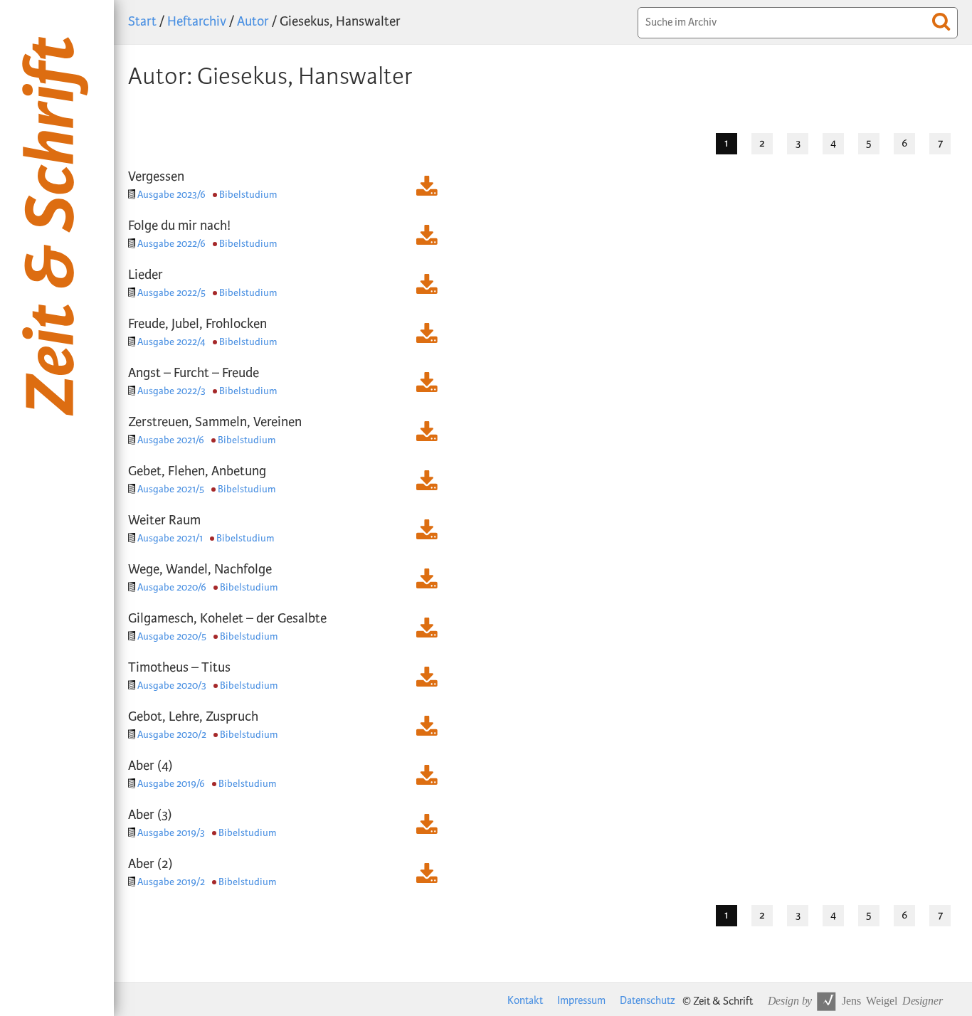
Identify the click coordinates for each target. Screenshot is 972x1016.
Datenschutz (647, 1000)
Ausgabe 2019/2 (171, 882)
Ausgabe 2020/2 (171, 734)
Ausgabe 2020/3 (171, 685)
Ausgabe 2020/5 (171, 636)
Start (142, 22)
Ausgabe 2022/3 (171, 391)
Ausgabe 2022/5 (171, 293)
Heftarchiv (196, 22)
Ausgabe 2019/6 (171, 783)
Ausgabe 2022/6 (171, 243)
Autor (253, 22)
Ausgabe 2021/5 (170, 489)
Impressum (581, 1000)
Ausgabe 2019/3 (171, 833)
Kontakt (525, 1000)
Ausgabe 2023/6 (171, 194)
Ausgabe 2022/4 (171, 342)
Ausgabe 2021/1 (170, 538)
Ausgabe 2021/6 (170, 440)
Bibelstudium (248, 194)
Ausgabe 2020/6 (171, 587)
